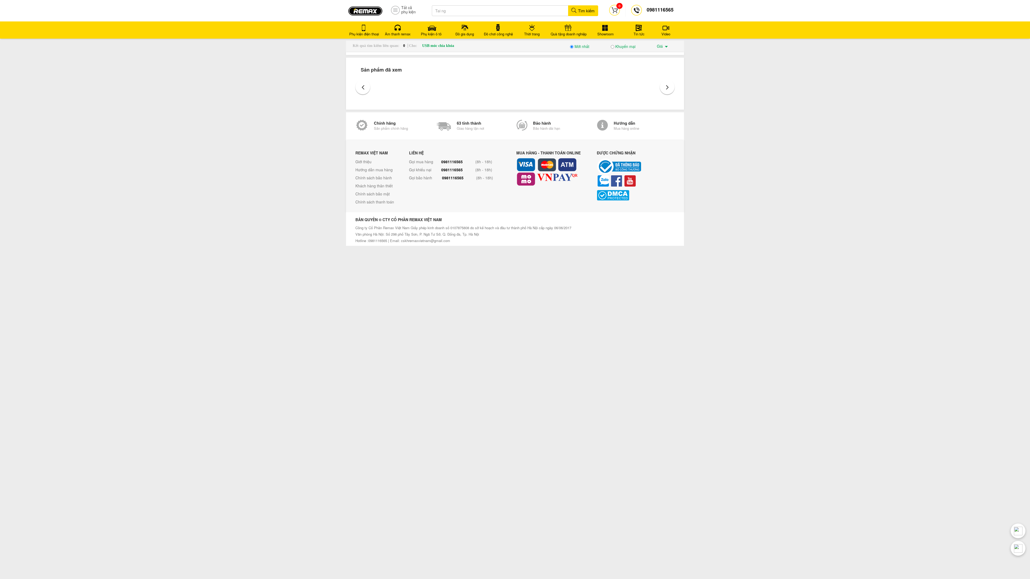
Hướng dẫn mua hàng (374, 169)
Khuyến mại (624, 46)
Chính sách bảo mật (372, 193)
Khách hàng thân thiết (374, 185)
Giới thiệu (363, 161)
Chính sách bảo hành (373, 177)
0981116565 (452, 161)
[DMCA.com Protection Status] (636, 195)
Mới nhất (581, 46)
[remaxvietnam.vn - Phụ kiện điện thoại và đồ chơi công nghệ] (365, 9)
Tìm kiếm (586, 10)
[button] (362, 87)
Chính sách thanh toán (374, 202)
